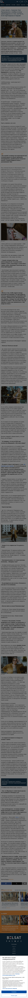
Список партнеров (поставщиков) (9, 988)
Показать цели (14, 995)
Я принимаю (14, 991)
